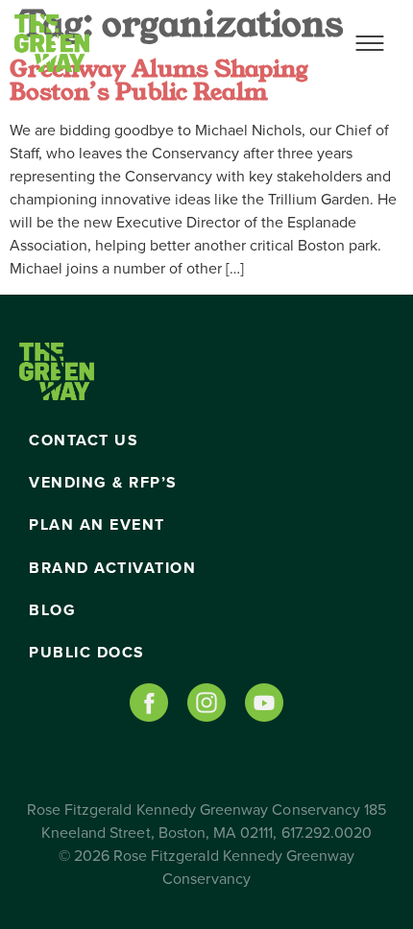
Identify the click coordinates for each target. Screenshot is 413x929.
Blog (52, 610)
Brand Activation (112, 568)
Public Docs (87, 652)
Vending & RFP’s (103, 482)
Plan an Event (97, 525)
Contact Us (83, 440)
